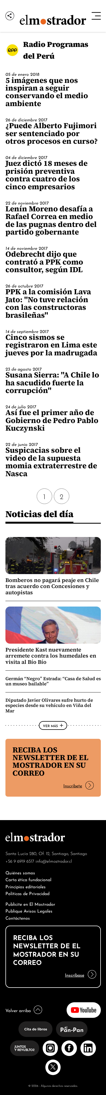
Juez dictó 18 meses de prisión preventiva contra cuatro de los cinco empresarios (46, 174)
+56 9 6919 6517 (19, 861)
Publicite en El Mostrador (30, 904)
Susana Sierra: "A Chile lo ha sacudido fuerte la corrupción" (52, 382)
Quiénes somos (20, 872)
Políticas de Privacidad (27, 893)
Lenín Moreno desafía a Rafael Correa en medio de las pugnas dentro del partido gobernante (51, 220)
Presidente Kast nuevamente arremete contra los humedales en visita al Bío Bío (50, 656)
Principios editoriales (25, 886)
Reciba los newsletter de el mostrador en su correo (50, 761)
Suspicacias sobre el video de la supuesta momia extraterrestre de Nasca (51, 461)
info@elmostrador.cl (54, 861)
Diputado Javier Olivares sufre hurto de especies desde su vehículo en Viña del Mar (49, 705)
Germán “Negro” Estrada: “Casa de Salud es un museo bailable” (53, 681)
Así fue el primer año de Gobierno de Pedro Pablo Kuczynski (51, 420)
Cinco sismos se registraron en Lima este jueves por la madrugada (51, 345)
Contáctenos (17, 917)
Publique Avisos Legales (28, 910)
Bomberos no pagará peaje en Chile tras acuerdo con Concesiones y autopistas (52, 586)
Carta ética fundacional (28, 879)
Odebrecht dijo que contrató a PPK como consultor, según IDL (44, 262)
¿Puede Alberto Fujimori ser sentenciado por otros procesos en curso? (51, 133)
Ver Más (50, 725)
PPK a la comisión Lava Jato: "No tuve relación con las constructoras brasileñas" (48, 303)
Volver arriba (18, 1010)
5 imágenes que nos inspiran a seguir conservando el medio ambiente (46, 92)
